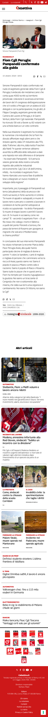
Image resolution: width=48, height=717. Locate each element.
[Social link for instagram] (38, 2)
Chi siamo (24, 698)
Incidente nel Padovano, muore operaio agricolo (35, 540)
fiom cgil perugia (14, 305)
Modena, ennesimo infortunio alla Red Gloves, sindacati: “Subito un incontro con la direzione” (21, 440)
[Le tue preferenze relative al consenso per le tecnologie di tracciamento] (43, 712)
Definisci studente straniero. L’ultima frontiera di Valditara (22, 560)
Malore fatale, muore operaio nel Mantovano (12, 540)
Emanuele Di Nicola (32, 502)
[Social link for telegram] (46, 2)
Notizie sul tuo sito (24, 707)
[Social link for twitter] (32, 2)
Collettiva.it (24, 675)
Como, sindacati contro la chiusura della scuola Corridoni (12, 496)
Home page (6, 20)
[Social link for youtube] (42, 2)
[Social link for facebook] (35, 2)
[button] (34, 76)
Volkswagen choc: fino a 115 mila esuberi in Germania (20, 591)
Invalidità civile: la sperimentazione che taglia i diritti (35, 495)
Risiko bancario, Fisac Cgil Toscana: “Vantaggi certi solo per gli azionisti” (21, 622)
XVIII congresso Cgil (11, 307)
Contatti (5, 2)
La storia (24, 709)
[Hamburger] (3, 8)
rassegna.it (29, 20)
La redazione (15, 2)
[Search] (26, 2)
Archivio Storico (18, 20)
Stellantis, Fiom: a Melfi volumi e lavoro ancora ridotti (21, 388)
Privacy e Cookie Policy (24, 712)
